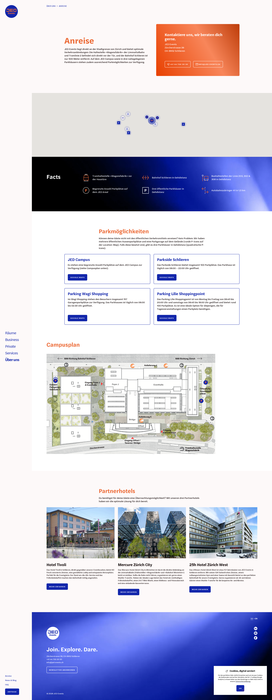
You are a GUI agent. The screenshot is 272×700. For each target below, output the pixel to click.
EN (256, 618)
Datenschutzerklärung (243, 681)
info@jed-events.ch (55, 662)
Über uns (12, 359)
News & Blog (10, 680)
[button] (151, 120)
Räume (10, 333)
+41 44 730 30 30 (54, 659)
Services (11, 353)
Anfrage (12, 692)
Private (10, 346)
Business (12, 339)
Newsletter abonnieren (62, 670)
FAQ (7, 684)
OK (240, 688)
